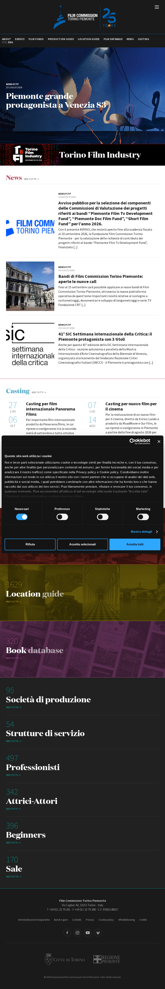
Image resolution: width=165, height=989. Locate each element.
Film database (113, 39)
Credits (143, 919)
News (130, 39)
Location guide (89, 39)
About (6, 39)
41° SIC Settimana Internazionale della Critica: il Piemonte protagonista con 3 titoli (105, 336)
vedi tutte (30, 179)
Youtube (88, 933)
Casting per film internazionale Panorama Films (50, 409)
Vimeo (98, 933)
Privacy (90, 919)
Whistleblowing (126, 919)
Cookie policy (106, 919)
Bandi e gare (61, 919)
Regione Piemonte (106, 959)
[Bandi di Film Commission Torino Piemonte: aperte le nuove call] (30, 286)
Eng (10, 42)
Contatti (76, 919)
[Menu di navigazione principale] (157, 7)
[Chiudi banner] (159, 441)
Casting (143, 39)
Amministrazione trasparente (34, 919)
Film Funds (36, 39)
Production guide (61, 39)
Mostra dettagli (141, 531)
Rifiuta (30, 544)
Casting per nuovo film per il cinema (131, 406)
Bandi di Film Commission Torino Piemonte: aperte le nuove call (100, 278)
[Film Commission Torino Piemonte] (82, 17)
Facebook (67, 933)
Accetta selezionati (82, 544)
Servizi (20, 39)
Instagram (77, 933)
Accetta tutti (134, 544)
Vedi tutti (37, 392)
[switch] (62, 517)
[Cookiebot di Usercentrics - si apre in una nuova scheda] (132, 441)
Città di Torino (65, 959)
